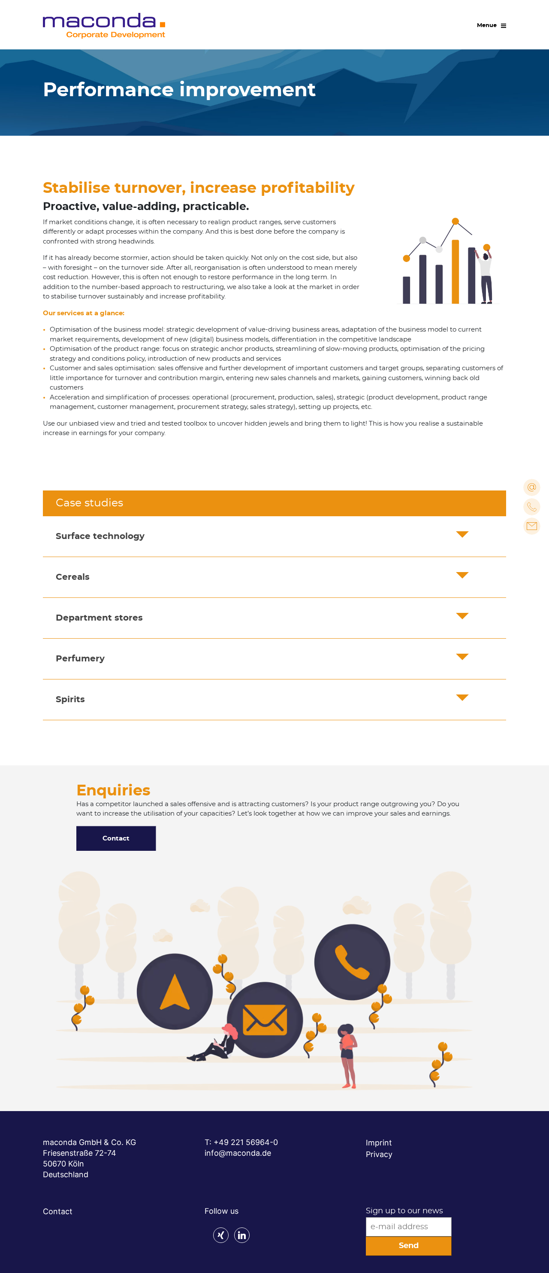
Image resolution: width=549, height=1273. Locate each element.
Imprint (379, 1142)
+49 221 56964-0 (246, 1142)
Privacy (379, 1154)
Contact (116, 838)
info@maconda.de (238, 1152)
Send (409, 1246)
